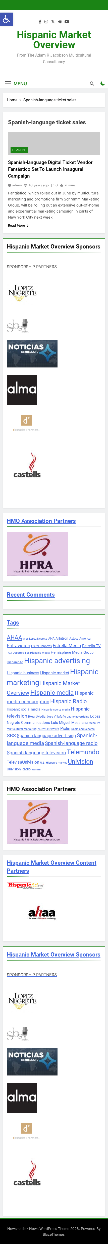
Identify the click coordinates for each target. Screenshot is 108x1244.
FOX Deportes (15, 652)
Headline (19, 150)
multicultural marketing (21, 729)
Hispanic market (54, 673)
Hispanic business (23, 673)
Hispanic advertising (57, 660)
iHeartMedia (36, 716)
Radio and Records (83, 729)
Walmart (37, 769)
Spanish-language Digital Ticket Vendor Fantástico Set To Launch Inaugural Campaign (50, 169)
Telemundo (83, 752)
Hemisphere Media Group (72, 652)
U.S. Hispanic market (53, 762)
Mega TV (94, 723)
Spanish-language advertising (46, 735)
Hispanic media (52, 692)
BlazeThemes (54, 1234)
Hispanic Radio (68, 701)
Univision (80, 761)
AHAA (14, 637)
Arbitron (62, 638)
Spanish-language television (36, 753)
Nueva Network (48, 729)
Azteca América (80, 638)
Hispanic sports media (55, 709)
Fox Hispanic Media (37, 652)
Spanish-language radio (71, 743)
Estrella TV (91, 646)
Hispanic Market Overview (54, 40)
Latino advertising (78, 716)
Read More (16, 225)
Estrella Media (67, 645)
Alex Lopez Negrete (35, 638)
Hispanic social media (23, 709)
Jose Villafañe (56, 716)
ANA (51, 638)
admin (17, 185)
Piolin (65, 728)
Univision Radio (19, 769)
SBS (11, 735)
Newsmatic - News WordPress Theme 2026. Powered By (54, 1228)
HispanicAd (15, 662)
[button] (6, 19)
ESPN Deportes (41, 646)
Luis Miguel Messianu (69, 722)
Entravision (18, 645)
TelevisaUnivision (23, 762)
